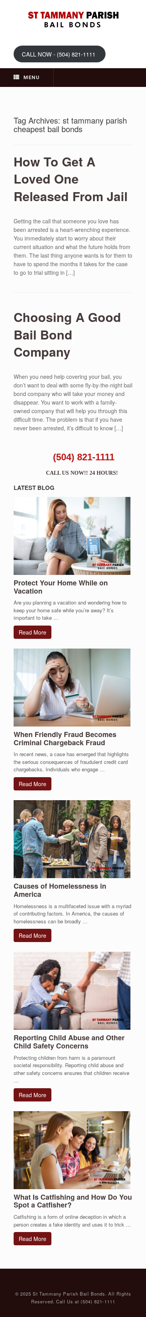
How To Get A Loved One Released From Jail (71, 178)
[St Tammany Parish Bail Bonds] (73, 19)
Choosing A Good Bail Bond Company (67, 334)
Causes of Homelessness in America (60, 890)
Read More (32, 632)
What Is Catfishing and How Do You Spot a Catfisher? (73, 1201)
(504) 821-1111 (83, 457)
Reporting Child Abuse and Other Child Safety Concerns (69, 1041)
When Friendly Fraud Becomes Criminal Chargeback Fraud (65, 738)
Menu (31, 77)
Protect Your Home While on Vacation (61, 587)
